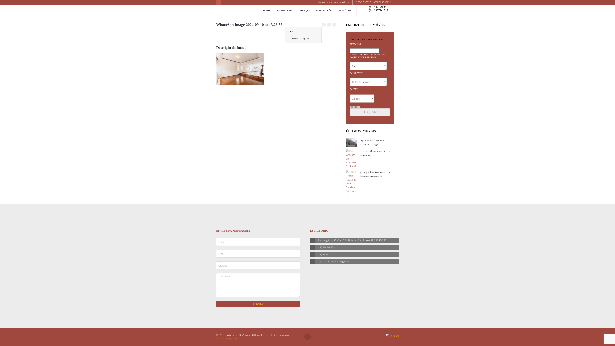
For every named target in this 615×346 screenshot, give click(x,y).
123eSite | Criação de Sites (227, 339)
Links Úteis (344, 10)
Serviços (304, 10)
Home (266, 10)
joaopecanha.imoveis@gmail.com (333, 2)
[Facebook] (218, 2)
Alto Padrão (324, 10)
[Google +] (334, 25)
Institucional (285, 10)
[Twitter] (329, 25)
